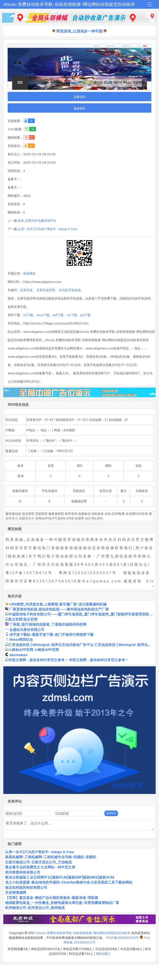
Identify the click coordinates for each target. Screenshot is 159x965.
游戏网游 (29, 273)
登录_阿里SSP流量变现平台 (37, 221)
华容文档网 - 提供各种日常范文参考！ (99, 660)
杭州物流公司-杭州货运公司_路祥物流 (35, 908)
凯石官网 (30, 619)
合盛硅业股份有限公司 (27, 629)
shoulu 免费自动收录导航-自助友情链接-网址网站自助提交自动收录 (69, 4)
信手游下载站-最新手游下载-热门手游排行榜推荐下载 (51, 634)
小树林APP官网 (46, 650)
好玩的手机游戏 (70, 290)
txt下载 (28, 315)
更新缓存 (79, 108)
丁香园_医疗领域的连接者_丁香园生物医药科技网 (48, 624)
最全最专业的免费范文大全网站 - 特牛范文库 (40, 867)
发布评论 (111, 813)
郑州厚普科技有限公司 (22, 872)
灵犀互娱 (26, 290)
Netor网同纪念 (21, 639)
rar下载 (72, 315)
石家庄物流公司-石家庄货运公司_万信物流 (38, 862)
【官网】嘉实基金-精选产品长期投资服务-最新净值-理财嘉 (51, 898)
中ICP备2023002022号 (122, 938)
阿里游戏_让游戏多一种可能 (79, 31)
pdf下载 (58, 315)
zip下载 (85, 315)
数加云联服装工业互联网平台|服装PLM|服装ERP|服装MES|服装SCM (59, 877)
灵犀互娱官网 (45, 290)
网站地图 (102, 954)
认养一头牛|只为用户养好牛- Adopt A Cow (47, 229)
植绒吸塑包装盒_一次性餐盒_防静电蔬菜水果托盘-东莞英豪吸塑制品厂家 (62, 903)
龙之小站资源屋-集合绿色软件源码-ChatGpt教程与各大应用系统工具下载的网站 (68, 882)
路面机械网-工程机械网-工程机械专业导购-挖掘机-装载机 (50, 857)
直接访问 (79, 97)
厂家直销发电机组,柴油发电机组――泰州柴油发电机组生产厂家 (59, 609)
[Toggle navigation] (150, 4)
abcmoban (18, 655)
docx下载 (42, 315)
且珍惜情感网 (15, 892)
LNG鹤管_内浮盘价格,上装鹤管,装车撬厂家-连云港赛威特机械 (58, 604)
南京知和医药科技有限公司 (26, 887)
